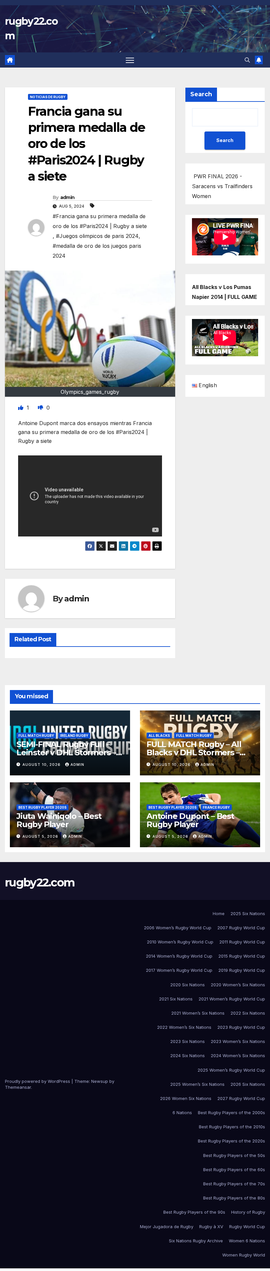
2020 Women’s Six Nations (238, 984)
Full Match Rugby (36, 735)
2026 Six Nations (247, 1084)
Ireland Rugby (74, 735)
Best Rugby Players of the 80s (234, 1197)
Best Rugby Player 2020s (42, 807)
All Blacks (159, 735)
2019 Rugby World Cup (241, 970)
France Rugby (216, 807)
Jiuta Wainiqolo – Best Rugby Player (58, 820)
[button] (247, 60)
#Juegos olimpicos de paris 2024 (97, 236)
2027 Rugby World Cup (241, 1098)
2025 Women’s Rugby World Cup (231, 1070)
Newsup (99, 1081)
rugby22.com (39, 882)
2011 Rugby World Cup (242, 941)
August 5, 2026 (41, 836)
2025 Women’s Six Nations (197, 1084)
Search (201, 94)
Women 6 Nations (247, 1240)
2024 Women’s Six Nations (238, 1055)
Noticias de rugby (48, 97)
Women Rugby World (243, 1254)
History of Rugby (248, 1212)
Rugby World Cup (247, 1226)
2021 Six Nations (176, 998)
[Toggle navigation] (130, 60)
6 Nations (182, 1112)
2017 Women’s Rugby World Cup (179, 970)
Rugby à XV (211, 1226)
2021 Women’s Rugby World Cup (232, 998)
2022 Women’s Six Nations (184, 1027)
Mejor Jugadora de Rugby (166, 1226)
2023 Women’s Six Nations (238, 1041)
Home (219, 913)
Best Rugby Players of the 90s (194, 1212)
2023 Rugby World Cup (241, 1027)
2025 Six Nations (247, 913)
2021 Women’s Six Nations (198, 1013)
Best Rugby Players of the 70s (234, 1183)
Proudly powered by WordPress (38, 1081)
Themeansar (18, 1087)
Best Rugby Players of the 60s (234, 1169)
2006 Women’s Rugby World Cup (177, 927)
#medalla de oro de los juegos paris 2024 (97, 251)
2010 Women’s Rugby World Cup (180, 941)
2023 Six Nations (187, 1041)
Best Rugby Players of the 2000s (231, 1112)
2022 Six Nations (247, 1013)
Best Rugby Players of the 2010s (232, 1126)
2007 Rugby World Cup (241, 927)
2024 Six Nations (187, 1055)
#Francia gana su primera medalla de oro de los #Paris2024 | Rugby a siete (100, 221)
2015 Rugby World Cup (241, 956)
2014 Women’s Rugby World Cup (179, 956)
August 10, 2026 (42, 764)
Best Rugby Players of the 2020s (231, 1140)
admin (67, 197)
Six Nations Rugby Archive (196, 1240)
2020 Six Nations (187, 984)
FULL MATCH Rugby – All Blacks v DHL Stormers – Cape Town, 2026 (194, 752)
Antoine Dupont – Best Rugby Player (190, 820)
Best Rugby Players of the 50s (234, 1155)
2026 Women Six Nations (185, 1098)
